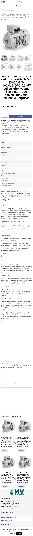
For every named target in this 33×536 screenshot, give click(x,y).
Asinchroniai (4, 180)
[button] (16, 6)
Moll (2, 155)
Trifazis (3, 165)
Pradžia (3, 14)
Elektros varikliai (10, 14)
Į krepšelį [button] (4, 450)
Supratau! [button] (19, 533)
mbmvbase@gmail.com (11, 508)
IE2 (2, 175)
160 (2, 170)
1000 (2, 160)
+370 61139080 (15, 506)
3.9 (2, 150)
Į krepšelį (20, 116)
